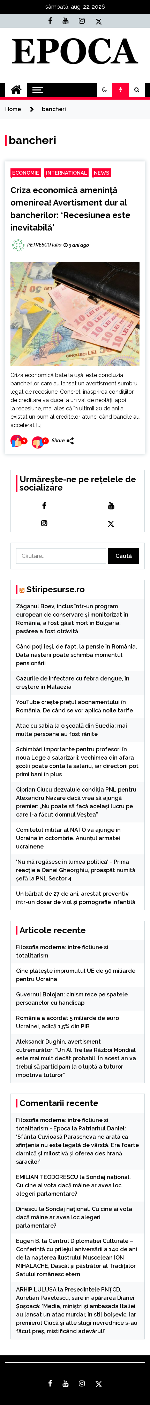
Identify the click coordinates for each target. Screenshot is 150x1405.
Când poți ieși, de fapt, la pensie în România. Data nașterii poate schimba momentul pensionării (76, 655)
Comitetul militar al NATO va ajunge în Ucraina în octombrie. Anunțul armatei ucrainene (68, 838)
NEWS (101, 173)
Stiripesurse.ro (56, 589)
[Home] (16, 90)
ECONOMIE (25, 173)
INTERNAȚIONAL (66, 173)
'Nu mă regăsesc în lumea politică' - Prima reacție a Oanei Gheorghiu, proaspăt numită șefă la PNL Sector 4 (75, 870)
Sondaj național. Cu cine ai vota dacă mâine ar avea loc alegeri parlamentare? (73, 1185)
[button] (104, 90)
